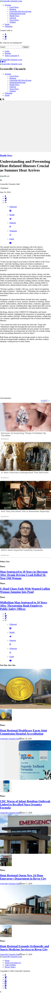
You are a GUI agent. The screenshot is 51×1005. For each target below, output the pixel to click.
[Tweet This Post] (28, 198)
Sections (8, 5)
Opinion (12, 22)
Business (12, 9)
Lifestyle (12, 18)
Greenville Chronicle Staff (10, 739)
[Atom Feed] (5, 986)
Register (8, 53)
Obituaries (8, 26)
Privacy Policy (10, 967)
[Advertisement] (25, 125)
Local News (14, 7)
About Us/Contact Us (13, 963)
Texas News (14, 20)
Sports (7, 24)
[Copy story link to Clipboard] (28, 201)
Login (7, 51)
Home (7, 961)
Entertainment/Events (17, 14)
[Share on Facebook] (28, 196)
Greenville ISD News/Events (20, 11)
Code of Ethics (10, 965)
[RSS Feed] (5, 988)
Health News (14, 16)
